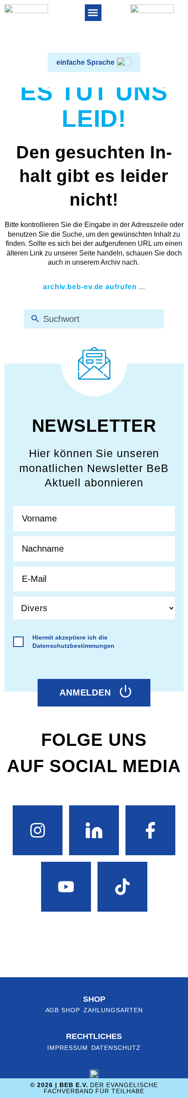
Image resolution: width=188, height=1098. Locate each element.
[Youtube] (66, 887)
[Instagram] (38, 830)
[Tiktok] (122, 887)
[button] (93, 12)
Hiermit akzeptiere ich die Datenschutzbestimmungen (73, 641)
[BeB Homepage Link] (152, 26)
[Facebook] (150, 830)
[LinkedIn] (94, 830)
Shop (94, 999)
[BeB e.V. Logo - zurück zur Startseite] (26, 26)
